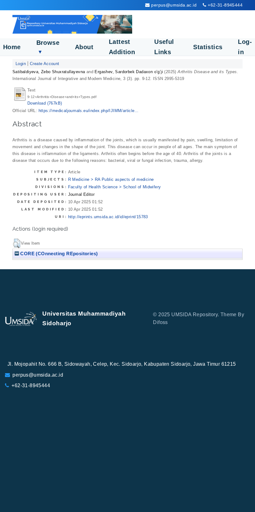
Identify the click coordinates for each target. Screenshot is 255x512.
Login (21, 63)
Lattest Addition (122, 46)
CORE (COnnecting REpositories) (58, 253)
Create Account (44, 63)
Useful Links (164, 46)
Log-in (245, 46)
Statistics (207, 47)
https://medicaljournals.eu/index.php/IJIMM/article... (89, 110)
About (84, 47)
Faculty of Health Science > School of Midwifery (114, 187)
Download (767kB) (44, 103)
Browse (47, 46)
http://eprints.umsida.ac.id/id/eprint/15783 (108, 216)
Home (12, 47)
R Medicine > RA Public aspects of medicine (111, 179)
